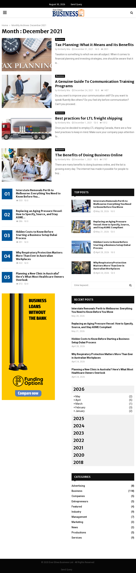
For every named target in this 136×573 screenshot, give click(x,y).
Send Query (76, 4)
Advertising (78, 485)
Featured (77, 506)
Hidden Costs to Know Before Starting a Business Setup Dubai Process (36, 235)
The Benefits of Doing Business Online (89, 155)
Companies (78, 496)
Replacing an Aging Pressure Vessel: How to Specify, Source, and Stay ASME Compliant (111, 224)
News (75, 527)
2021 (78, 448)
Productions (79, 532)
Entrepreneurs (80, 501)
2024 (78, 426)
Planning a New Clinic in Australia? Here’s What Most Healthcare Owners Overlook (40, 277)
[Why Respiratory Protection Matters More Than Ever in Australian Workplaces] (81, 267)
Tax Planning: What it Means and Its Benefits (94, 44)
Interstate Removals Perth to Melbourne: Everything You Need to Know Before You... (38, 193)
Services (77, 537)
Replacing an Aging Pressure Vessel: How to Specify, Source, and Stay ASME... (39, 214)
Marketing (77, 522)
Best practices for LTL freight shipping (88, 118)
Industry (76, 511)
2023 (78, 433)
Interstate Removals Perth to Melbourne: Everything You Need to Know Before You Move (112, 204)
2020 (78, 455)
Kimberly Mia (64, 49)
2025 (78, 418)
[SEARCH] (130, 285)
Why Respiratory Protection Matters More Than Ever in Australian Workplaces (39, 256)
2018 (78, 462)
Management (79, 516)
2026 (78, 389)
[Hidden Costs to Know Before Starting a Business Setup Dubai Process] (81, 247)
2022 (78, 440)
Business (60, 39)
